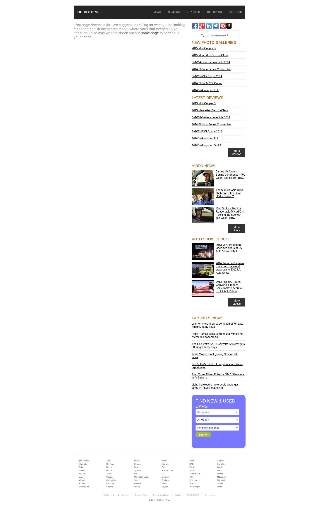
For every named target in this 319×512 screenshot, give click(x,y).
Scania (192, 483)
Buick (191, 461)
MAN (81, 477)
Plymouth (221, 480)
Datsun (82, 467)
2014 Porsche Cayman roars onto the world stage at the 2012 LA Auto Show (230, 268)
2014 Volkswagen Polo (205, 90)
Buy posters (210, 495)
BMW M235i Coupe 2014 (207, 76)
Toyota (165, 487)
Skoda (220, 483)
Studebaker (84, 487)
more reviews (236, 152)
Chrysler (110, 464)
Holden (82, 470)
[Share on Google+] (202, 26)
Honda (109, 470)
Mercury (165, 477)
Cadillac (220, 461)
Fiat (163, 467)
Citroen (137, 464)
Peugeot (193, 480)
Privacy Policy (141, 495)
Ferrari (137, 467)
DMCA (178, 495)
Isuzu (191, 470)
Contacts (125, 495)
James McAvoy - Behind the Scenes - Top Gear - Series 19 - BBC (230, 174)
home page (150, 33)
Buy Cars (193, 12)
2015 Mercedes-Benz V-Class (210, 55)
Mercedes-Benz (141, 477)
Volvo (219, 487)
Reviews (174, 12)
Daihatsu (221, 464)
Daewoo (165, 464)
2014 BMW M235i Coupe (207, 83)
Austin (137, 461)
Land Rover (194, 473)
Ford (191, 467)
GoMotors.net (109, 495)
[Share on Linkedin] (209, 26)
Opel (136, 480)
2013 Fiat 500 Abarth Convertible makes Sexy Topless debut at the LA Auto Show (229, 286)
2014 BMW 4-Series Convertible (211, 69)
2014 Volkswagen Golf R (207, 145)
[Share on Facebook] (195, 26)
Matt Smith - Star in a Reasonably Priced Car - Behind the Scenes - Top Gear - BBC (230, 213)
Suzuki (137, 487)
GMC (219, 467)
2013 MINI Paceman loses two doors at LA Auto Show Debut (229, 248)
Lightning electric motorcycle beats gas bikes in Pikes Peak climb (215, 386)
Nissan (82, 480)
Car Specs (214, 12)
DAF (191, 464)
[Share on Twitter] (216, 26)
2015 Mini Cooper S (204, 48)
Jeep (108, 473)
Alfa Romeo (84, 461)
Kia (135, 473)
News (157, 12)
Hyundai (137, 470)
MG (191, 477)
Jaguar (82, 473)
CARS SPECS (193, 495)
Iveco (219, 470)
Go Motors (87, 12)
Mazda (109, 477)
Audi (108, 461)
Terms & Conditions (161, 495)
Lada (164, 473)
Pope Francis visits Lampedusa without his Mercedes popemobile (217, 335)
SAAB (164, 483)
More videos (237, 229)
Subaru (109, 487)
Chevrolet (83, 464)
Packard (165, 480)
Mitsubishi (221, 477)
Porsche (110, 483)
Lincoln (220, 473)
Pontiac (82, 483)
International (167, 470)
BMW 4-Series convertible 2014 (211, 62)
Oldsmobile (111, 480)
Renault (137, 483)
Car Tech (235, 12)
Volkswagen (194, 487)
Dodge (109, 467)
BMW (164, 461)
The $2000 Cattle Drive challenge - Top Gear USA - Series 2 (229, 193)
